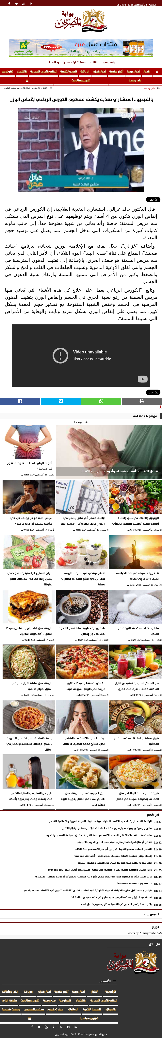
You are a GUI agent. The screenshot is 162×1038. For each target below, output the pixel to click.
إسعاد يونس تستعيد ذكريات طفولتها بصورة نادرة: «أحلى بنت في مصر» (113, 856)
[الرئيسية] (157, 72)
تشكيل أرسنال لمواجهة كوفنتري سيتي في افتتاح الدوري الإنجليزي (114, 842)
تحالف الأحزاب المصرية (43, 71)
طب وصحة (135, 80)
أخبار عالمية (116, 71)
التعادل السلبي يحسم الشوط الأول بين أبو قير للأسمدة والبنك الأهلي (113, 849)
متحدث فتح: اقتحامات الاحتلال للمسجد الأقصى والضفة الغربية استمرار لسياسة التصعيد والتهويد (99, 835)
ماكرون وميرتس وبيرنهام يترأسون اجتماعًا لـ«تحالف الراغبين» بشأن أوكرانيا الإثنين (107, 828)
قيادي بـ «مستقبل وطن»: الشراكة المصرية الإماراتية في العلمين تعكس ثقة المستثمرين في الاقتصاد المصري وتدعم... (87, 891)
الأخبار (146, 71)
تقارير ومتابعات (81, 80)
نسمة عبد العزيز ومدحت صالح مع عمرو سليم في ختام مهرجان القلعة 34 (112, 897)
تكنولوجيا (7, 71)
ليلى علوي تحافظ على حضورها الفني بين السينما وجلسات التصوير (115, 863)
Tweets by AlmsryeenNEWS (144, 933)
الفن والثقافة (68, 71)
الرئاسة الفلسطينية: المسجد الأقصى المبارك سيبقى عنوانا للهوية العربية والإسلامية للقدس (100, 821)
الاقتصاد (22, 71)
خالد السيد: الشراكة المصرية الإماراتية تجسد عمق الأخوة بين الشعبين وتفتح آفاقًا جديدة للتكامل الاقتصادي (93, 877)
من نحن (154, 944)
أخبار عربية (133, 71)
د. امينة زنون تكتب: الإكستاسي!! (134, 884)
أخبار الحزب (99, 71)
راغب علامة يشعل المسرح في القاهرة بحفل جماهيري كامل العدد (116, 904)
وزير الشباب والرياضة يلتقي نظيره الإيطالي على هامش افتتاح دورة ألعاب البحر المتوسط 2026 (100, 870)
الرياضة (84, 71)
